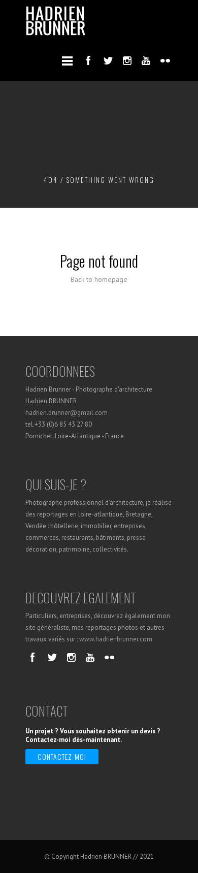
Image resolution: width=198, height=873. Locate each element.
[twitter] (108, 60)
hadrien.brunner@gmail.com (66, 412)
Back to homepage (99, 279)
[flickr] (165, 60)
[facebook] (88, 60)
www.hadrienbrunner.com (115, 639)
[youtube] (146, 60)
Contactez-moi (62, 756)
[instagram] (127, 60)
